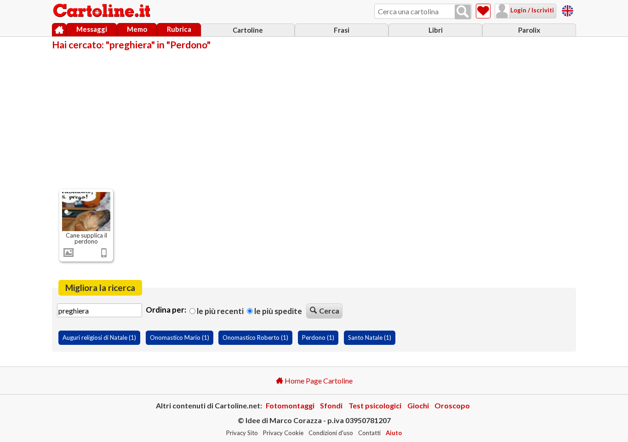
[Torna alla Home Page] (102, 11)
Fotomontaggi (290, 405)
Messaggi (91, 29)
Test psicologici (374, 405)
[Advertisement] (314, 118)
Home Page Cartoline (318, 380)
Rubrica (179, 29)
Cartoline (248, 30)
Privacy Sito (242, 432)
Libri (435, 30)
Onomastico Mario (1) (179, 337)
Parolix (529, 30)
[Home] (59, 29)
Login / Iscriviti (531, 10)
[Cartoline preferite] (483, 11)
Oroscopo (452, 405)
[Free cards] (567, 9)
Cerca (329, 310)
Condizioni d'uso (330, 432)
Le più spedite (277, 311)
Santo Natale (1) (369, 337)
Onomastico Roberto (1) (255, 337)
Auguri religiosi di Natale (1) (99, 337)
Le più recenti (219, 311)
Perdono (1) (318, 337)
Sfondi (331, 405)
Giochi (418, 405)
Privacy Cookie (283, 432)
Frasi (341, 30)
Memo (137, 29)
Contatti (369, 432)
